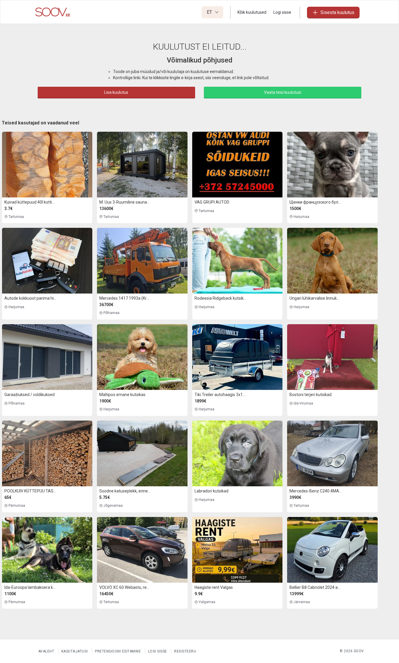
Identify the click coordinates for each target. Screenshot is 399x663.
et (210, 12)
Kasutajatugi (74, 651)
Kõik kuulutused (251, 12)
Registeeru (185, 651)
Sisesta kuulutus (337, 12)
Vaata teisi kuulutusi (282, 92)
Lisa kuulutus (116, 92)
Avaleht (46, 651)
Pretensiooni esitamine (118, 651)
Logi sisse (282, 12)
